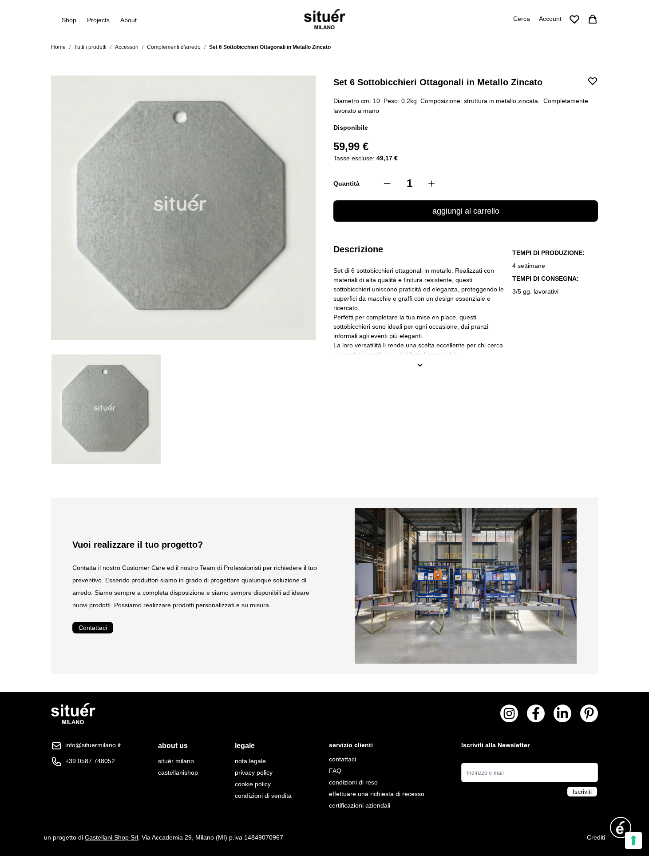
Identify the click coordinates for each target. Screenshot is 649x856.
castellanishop (178, 772)
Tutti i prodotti (90, 47)
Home (58, 47)
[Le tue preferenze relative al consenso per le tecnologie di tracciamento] (633, 840)
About (128, 20)
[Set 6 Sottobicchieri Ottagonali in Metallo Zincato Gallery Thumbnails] (183, 409)
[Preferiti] (574, 19)
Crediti (596, 837)
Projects (98, 20)
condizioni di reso (353, 782)
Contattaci (93, 628)
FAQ (335, 770)
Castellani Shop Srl (111, 837)
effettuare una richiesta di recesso (376, 793)
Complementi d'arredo (174, 47)
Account (550, 18)
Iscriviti (582, 791)
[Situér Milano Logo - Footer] (73, 714)
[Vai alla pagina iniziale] (324, 19)
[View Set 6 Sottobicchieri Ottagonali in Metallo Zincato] (106, 409)
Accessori (127, 47)
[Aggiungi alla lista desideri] (592, 81)
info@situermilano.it (93, 745)
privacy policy (254, 772)
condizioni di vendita (263, 795)
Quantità (346, 183)
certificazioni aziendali (359, 805)
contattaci (342, 759)
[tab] (178, 745)
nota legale (250, 760)
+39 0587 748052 (90, 760)
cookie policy (253, 784)
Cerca (521, 18)
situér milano (176, 760)
